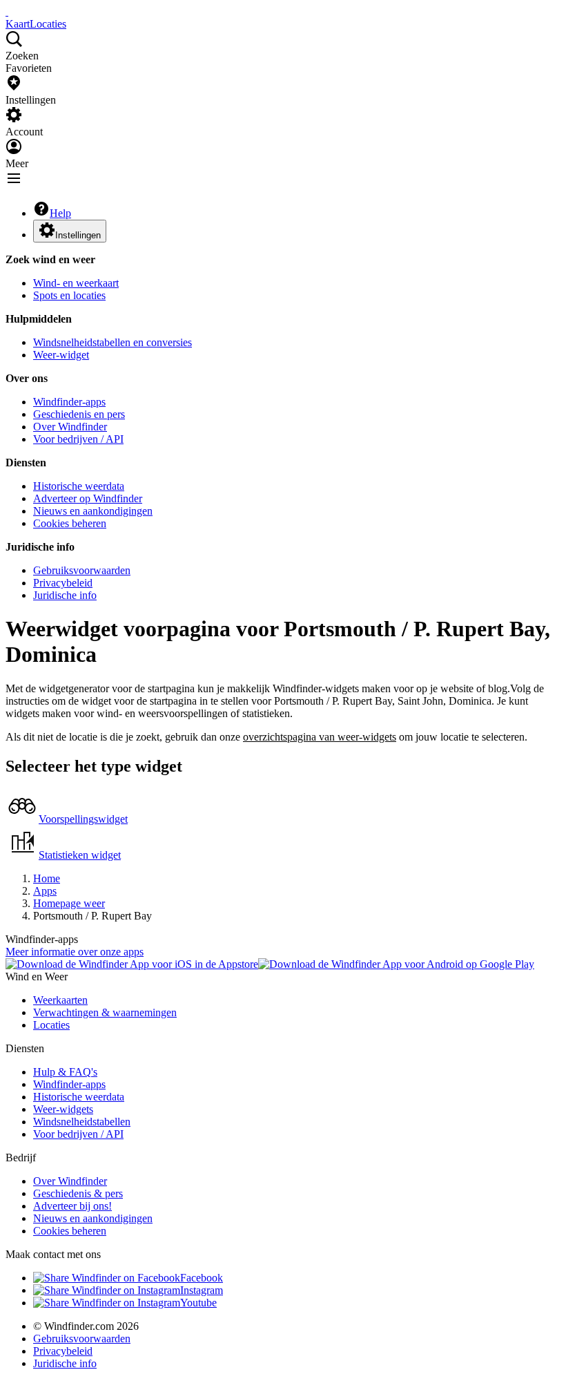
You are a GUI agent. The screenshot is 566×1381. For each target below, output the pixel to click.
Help (60, 213)
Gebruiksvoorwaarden (81, 570)
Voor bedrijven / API (78, 439)
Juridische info (65, 595)
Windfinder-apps (69, 402)
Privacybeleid (62, 583)
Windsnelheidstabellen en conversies (112, 342)
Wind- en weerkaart (76, 283)
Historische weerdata (78, 486)
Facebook (201, 1278)
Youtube (198, 1302)
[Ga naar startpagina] (7, 11)
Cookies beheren (69, 523)
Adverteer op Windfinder (87, 498)
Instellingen (78, 235)
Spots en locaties (69, 295)
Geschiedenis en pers (79, 414)
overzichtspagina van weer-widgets (319, 737)
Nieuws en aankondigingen (93, 511)
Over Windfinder (70, 426)
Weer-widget (61, 355)
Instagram (201, 1290)
